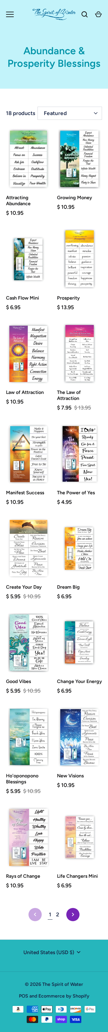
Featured (55, 113)
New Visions (70, 776)
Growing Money (74, 197)
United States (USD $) (48, 952)
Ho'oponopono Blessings (22, 779)
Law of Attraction (25, 392)
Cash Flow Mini (22, 298)
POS (23, 996)
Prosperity (68, 298)
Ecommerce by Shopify (63, 996)
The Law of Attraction (69, 395)
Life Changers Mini (77, 876)
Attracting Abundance (18, 200)
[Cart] (98, 14)
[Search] (84, 14)
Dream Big (68, 587)
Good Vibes (18, 681)
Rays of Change (23, 876)
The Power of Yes (76, 492)
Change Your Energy (79, 681)
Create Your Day (24, 587)
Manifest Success (25, 492)
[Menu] (9, 14)
